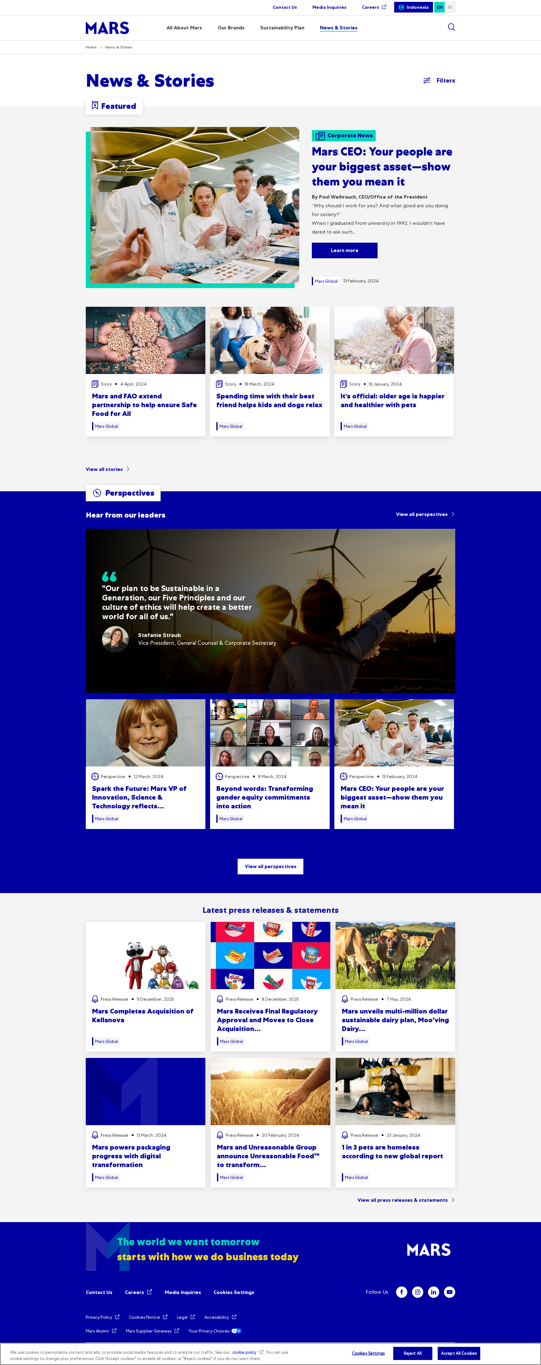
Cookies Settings (234, 1292)
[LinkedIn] (433, 1292)
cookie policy (244, 1352)
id (450, 7)
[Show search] (451, 27)
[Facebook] (401, 1292)
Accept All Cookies (459, 1353)
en (440, 7)
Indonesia (418, 7)
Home (91, 47)
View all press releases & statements (403, 1200)
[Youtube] (449, 1292)
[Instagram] (417, 1292)
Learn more (344, 250)
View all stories (104, 469)
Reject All (413, 1353)
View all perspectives (422, 514)
